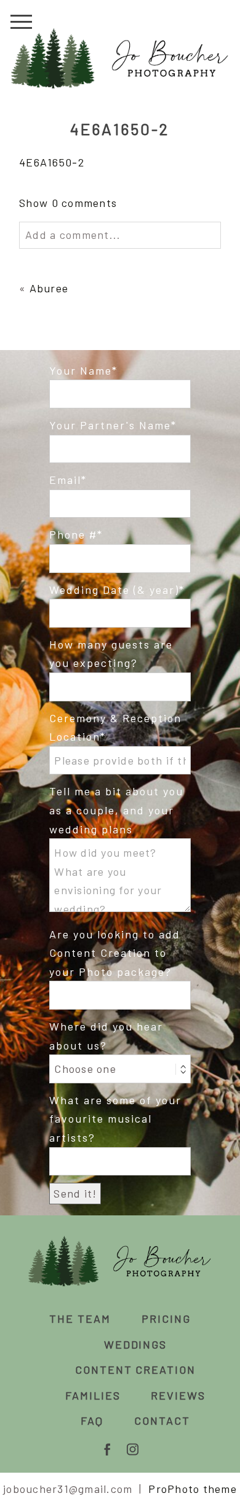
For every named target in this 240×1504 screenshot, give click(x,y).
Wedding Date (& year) (114, 589)
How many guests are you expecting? (111, 653)
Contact (162, 1420)
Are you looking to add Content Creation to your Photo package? (114, 952)
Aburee (49, 288)
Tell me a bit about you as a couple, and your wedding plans (116, 809)
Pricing (166, 1318)
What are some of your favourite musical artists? (115, 1118)
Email (65, 479)
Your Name (80, 370)
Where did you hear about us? (106, 1035)
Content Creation (135, 1369)
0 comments (68, 202)
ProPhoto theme (192, 1488)
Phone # (73, 534)
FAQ (92, 1420)
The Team (80, 1318)
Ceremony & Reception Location (115, 727)
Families (93, 1395)
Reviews (178, 1395)
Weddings (135, 1344)
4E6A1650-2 (51, 162)
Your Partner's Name (110, 425)
